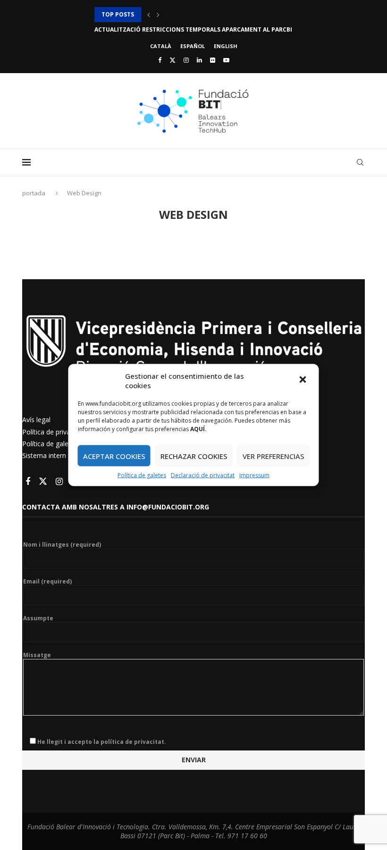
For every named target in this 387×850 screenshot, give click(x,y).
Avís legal (36, 419)
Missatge (37, 655)
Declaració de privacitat (203, 475)
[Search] (360, 162)
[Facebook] (159, 60)
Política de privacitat (53, 431)
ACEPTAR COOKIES (114, 455)
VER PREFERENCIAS (273, 455)
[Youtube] (226, 60)
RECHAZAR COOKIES (193, 455)
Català (160, 46)
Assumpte (38, 618)
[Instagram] (186, 60)
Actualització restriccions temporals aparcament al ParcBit (195, 29)
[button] (304, 380)
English (225, 46)
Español (192, 46)
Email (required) (47, 581)
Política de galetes (142, 475)
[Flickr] (212, 60)
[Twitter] (172, 60)
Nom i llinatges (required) (62, 545)
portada (34, 193)
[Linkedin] (199, 60)
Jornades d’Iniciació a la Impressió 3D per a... (166, 14)
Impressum (254, 475)
